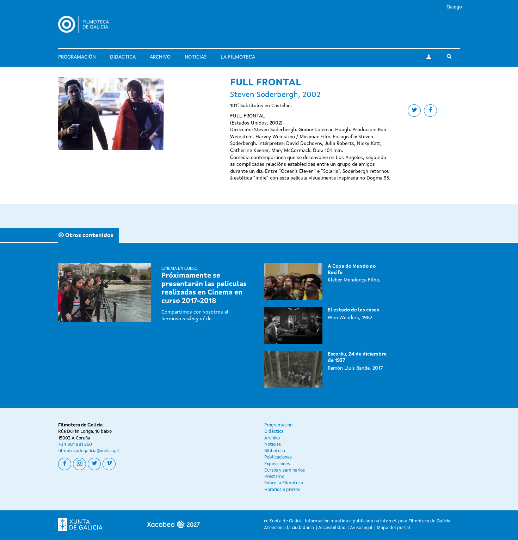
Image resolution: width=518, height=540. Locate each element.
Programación (77, 57)
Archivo (160, 57)
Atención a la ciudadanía (289, 528)
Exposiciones (277, 464)
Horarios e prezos (282, 489)
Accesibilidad (332, 528)
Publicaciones (278, 457)
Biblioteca (274, 451)
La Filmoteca (238, 57)
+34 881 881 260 (75, 444)
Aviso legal (361, 528)
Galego (454, 7)
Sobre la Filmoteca (283, 483)
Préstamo (274, 476)
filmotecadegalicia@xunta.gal (88, 451)
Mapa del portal (393, 528)
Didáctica (123, 57)
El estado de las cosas (353, 310)
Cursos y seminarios (284, 470)
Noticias (195, 57)
